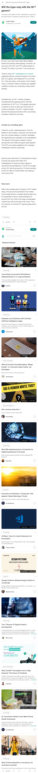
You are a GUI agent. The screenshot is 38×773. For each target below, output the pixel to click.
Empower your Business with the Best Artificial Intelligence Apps (16, 320)
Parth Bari (8, 684)
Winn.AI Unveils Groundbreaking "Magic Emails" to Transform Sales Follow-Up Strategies (17, 367)
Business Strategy (7, 360)
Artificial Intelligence (8, 405)
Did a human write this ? (11, 409)
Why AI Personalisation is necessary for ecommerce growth (17, 764)
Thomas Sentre (10, 547)
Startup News (9, 376)
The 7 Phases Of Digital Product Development (14, 626)
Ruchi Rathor (9, 416)
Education (5, 489)
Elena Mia (8, 461)
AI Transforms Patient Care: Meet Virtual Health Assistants (17, 718)
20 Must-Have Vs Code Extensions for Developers (17, 537)
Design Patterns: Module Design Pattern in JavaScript (18, 581)
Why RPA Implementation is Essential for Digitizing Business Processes (17, 450)
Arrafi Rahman (10, 503)
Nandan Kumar (10, 592)
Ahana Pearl (9, 332)
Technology (6, 217)
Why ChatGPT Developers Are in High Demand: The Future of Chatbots (16, 672)
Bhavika (8, 286)
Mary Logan (9, 638)
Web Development (8, 666)
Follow (33, 22)
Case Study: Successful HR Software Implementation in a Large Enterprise (16, 275)
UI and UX (5, 576)
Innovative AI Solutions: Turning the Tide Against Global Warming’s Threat (17, 495)
